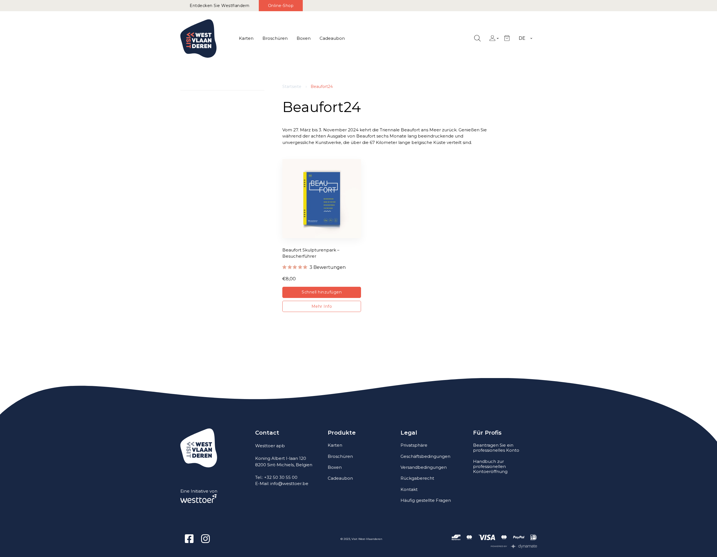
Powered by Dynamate (514, 546)
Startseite (291, 86)
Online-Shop (281, 5)
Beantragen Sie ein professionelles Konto (496, 447)
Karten (246, 38)
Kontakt (409, 489)
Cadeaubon (332, 38)
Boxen (304, 38)
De (522, 38)
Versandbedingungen (424, 467)
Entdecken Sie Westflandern (220, 5)
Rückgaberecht (417, 478)
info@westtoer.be (289, 483)
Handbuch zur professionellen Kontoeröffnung (490, 466)
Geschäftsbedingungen (425, 456)
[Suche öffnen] (477, 38)
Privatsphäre (414, 445)
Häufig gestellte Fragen (426, 500)
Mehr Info (321, 306)
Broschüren (275, 38)
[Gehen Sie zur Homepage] (198, 38)
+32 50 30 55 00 (280, 477)
